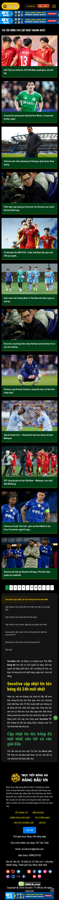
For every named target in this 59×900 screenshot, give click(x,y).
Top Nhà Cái (30, 6)
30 (40, 587)
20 (36, 587)
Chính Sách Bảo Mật (20, 817)
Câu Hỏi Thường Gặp (24, 822)
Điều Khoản (38, 812)
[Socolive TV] (11, 6)
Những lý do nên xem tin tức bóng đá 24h (22, 642)
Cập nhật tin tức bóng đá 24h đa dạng (21, 617)
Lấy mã (29, 830)
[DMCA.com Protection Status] (29, 883)
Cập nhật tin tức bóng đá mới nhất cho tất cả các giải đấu (27, 608)
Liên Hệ (42, 822)
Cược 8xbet (43, 6)
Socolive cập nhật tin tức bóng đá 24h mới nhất (26, 599)
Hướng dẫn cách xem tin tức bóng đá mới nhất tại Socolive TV (26, 633)
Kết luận (8, 649)
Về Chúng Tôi (21, 812)
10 (32, 587)
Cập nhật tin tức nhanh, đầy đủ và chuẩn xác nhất (26, 624)
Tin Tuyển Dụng (42, 817)
